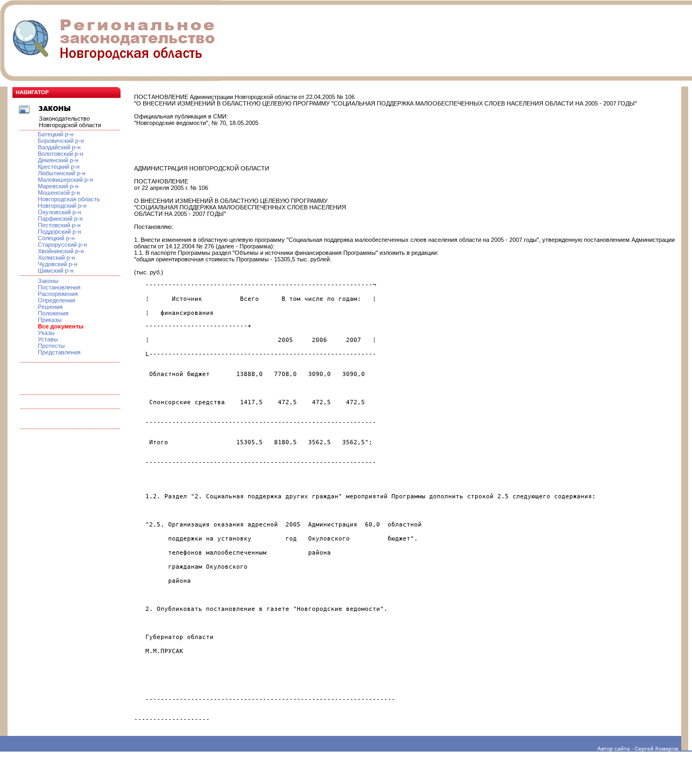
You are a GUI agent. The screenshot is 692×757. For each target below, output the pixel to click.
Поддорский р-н (59, 231)
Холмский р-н (56, 257)
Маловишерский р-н (65, 179)
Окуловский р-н (59, 212)
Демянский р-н (58, 160)
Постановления (59, 287)
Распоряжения (58, 294)
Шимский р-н (56, 270)
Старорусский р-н (62, 244)
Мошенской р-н (59, 192)
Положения (53, 313)
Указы (46, 333)
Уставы (48, 339)
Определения (56, 300)
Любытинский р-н (61, 173)
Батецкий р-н (56, 134)
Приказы (50, 320)
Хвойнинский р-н (61, 251)
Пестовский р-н (59, 225)
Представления (59, 352)
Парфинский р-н (60, 218)
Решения (50, 307)
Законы (48, 281)
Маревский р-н (58, 186)
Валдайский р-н (59, 147)
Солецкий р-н (56, 238)
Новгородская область (69, 199)
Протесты (51, 346)
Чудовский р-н (57, 264)
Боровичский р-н (61, 140)
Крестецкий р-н (58, 166)
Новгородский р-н (62, 205)
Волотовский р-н (60, 153)
